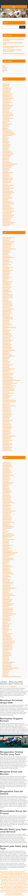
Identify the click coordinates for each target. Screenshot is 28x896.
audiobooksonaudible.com (9, 662)
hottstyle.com (6, 606)
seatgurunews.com (7, 528)
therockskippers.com (7, 198)
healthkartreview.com (7, 600)
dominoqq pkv (23, 889)
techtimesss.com (6, 108)
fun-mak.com (6, 394)
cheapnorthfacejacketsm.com (9, 511)
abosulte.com (6, 658)
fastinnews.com (6, 421)
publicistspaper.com (7, 655)
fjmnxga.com (5, 171)
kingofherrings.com (7, 155)
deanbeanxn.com (6, 256)
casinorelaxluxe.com (7, 414)
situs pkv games (13, 876)
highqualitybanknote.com (8, 603)
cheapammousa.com (7, 551)
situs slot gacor (23, 877)
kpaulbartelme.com (7, 384)
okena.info (5, 532)
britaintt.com (5, 672)
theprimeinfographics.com (8, 388)
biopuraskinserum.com (8, 178)
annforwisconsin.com (7, 483)
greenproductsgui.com (8, 296)
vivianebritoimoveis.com (8, 118)
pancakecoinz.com (7, 264)
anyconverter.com (7, 144)
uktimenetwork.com (7, 463)
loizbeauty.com (6, 142)
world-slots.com (6, 260)
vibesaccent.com (6, 473)
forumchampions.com (7, 94)
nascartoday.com (6, 620)
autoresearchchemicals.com (9, 222)
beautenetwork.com (7, 663)
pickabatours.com (7, 247)
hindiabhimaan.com (7, 218)
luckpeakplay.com (7, 431)
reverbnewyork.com (7, 492)
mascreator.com (6, 616)
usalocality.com (6, 468)
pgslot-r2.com (6, 628)
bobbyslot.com (6, 276)
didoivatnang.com (7, 579)
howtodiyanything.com (8, 608)
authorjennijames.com (8, 545)
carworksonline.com (7, 106)
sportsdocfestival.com (7, 447)
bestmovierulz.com (7, 496)
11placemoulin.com (7, 277)
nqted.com (5, 622)
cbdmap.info (5, 254)
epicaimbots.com (6, 585)
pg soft (14, 877)
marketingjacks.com (7, 213)
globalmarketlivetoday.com (9, 595)
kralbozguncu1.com (7, 612)
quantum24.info (6, 366)
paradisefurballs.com (7, 291)
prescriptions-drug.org (8, 114)
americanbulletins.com (8, 566)
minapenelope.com (7, 501)
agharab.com (6, 549)
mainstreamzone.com (7, 304)
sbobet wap (2, 887)
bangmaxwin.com (7, 173)
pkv (3, 71)
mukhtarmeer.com (7, 619)
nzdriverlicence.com (7, 623)
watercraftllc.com (6, 561)
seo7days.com (6, 161)
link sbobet (5, 877)
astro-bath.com (6, 541)
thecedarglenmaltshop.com (9, 237)
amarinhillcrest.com (7, 124)
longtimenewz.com (7, 428)
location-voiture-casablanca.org (10, 383)
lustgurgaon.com (6, 273)
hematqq (17, 889)
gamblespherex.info (7, 354)
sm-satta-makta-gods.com (9, 640)
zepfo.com (5, 632)
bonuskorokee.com (7, 411)
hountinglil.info (6, 268)
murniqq (12, 889)
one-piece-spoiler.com (8, 340)
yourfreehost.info (6, 509)
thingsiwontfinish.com (7, 450)
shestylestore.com (7, 448)
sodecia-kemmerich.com (8, 393)
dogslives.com (6, 331)
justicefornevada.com (7, 313)
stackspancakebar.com (8, 191)
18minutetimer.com (7, 301)
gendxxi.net (5, 360)
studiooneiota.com (7, 341)
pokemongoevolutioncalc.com (9, 436)
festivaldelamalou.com (8, 96)
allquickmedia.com (7, 151)
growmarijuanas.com (7, 306)
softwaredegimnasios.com (8, 642)
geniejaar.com (6, 274)
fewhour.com (5, 300)
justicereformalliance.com (8, 502)
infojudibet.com (6, 253)
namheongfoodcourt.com (8, 192)
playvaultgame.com (7, 443)
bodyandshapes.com (7, 666)
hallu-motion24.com (7, 196)
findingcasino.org (6, 343)
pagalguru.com (6, 625)
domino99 (6, 874)
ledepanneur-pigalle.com (8, 185)
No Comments (12, 686)
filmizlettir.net (5, 86)
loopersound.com (6, 499)
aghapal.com (5, 542)
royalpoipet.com (6, 403)
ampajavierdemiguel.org (8, 475)
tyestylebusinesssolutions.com (9, 401)
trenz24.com (5, 139)
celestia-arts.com (6, 92)
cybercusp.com (6, 670)
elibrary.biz (5, 538)
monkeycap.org (6, 121)
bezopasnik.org (6, 169)
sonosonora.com (6, 521)
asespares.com (6, 568)
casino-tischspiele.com (8, 135)
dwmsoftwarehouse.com (8, 582)
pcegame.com (6, 626)
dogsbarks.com (6, 581)
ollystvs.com (5, 328)
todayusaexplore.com (7, 466)
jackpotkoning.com (7, 426)
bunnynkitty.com (6, 168)
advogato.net (6, 126)
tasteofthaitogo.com (7, 166)
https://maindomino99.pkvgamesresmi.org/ (14, 894)
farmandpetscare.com (8, 317)
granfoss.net (5, 199)
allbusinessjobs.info (7, 244)
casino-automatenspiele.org (9, 134)
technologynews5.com (8, 633)
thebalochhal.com (7, 471)
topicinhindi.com (6, 240)
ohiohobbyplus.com (7, 505)
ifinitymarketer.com (7, 424)
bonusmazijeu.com (7, 408)
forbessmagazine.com (8, 593)
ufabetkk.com (6, 149)
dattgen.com (5, 578)
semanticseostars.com (8, 303)
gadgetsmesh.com (7, 311)
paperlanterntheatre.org (8, 558)
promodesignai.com (7, 653)
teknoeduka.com (6, 635)
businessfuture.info (7, 251)
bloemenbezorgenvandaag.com (10, 163)
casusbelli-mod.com (7, 516)
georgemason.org (7, 238)
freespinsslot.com (7, 290)
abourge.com (6, 562)
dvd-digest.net (6, 186)
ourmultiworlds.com (7, 88)
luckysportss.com (6, 430)
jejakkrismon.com (6, 146)
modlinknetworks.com (7, 427)
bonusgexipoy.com (7, 413)
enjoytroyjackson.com (7, 583)
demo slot (24, 886)
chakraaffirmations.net (8, 270)
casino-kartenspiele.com (8, 132)
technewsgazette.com (7, 152)
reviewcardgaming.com (8, 378)
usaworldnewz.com (7, 465)
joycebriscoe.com (6, 479)
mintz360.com (6, 278)
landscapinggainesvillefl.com (9, 613)
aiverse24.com (6, 659)
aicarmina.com (6, 481)
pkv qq (1, 874)
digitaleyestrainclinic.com (8, 208)
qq (13, 890)
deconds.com (6, 673)
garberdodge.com (7, 99)
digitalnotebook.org (7, 284)
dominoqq (5, 67)
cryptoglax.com (6, 503)
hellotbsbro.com (6, 316)
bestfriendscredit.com (7, 536)
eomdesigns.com (6, 357)
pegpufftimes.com (7, 91)
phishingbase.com (7, 437)
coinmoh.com (6, 575)
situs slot (10, 879)
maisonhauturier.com (7, 615)
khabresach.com (6, 219)
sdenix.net (5, 122)
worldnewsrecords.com (8, 374)
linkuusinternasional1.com (8, 522)
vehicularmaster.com (7, 472)
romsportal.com (6, 446)
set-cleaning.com (6, 652)
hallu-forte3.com (6, 195)
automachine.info (6, 346)
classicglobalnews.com (8, 669)
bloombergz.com (6, 129)
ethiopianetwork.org (7, 310)
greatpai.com (6, 556)
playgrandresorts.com (7, 444)
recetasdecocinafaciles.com (9, 553)
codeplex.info (6, 531)
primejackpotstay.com (7, 440)
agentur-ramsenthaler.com (9, 356)
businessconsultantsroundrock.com (11, 668)
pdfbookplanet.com (7, 333)
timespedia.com (6, 145)
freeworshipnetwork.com (8, 559)
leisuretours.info (6, 314)
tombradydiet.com (7, 513)
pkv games (11, 884)
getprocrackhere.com (7, 420)
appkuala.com (6, 159)
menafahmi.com (6, 618)
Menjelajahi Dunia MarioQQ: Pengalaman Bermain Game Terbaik (12, 50)
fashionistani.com (6, 589)
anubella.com (6, 660)
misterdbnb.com (6, 397)
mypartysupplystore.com (8, 482)
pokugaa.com (6, 441)
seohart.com (5, 650)
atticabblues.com (6, 571)
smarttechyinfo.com (7, 283)
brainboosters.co (6, 476)
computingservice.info (7, 318)
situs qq (8, 880)
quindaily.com (6, 656)
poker (4, 66)
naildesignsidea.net (7, 555)
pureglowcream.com (7, 162)
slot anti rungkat (3, 879)
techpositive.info (6, 321)
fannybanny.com (6, 423)
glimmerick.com (6, 488)
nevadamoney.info (7, 182)
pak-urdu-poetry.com (7, 324)
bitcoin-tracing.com (7, 665)
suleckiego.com (6, 225)
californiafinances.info (7, 179)
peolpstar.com (6, 104)
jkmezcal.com (6, 398)
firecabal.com (6, 592)
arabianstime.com (7, 569)
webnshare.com (6, 307)
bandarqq (2, 890)
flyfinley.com (5, 266)
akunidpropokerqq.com (8, 533)
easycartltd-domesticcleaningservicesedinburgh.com (12, 675)
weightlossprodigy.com (8, 281)
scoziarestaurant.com (7, 649)
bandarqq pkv (12, 874)
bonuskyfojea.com (7, 410)
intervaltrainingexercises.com (9, 400)
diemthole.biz (6, 148)
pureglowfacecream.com (8, 153)
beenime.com (6, 391)
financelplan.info (6, 250)
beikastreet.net (6, 85)
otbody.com (5, 136)
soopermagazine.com (7, 643)
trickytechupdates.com (8, 216)
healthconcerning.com (8, 297)
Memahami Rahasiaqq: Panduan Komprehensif (13, 53)
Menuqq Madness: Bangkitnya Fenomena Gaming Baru (12, 871)
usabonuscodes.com (7, 639)
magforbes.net (6, 119)
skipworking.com (6, 141)
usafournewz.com (7, 469)
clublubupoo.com (6, 407)
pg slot (17, 877)
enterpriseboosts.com (7, 131)
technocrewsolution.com (8, 115)
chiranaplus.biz (6, 189)
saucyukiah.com (6, 84)
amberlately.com (6, 478)
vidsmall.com (5, 371)
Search (6, 23)
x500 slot (20, 876)
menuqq (7, 889)
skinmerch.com (6, 493)
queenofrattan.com (7, 334)
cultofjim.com (6, 486)
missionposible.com (7, 209)
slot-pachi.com (6, 288)
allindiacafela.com (7, 201)
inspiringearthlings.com (8, 609)
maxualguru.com (6, 286)
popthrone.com (6, 258)
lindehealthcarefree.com (8, 243)
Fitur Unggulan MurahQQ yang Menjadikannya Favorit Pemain (13, 39)
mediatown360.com (7, 206)
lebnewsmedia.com (7, 519)
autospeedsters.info (7, 347)
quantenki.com (6, 367)
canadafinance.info (7, 181)
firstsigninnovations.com (8, 98)
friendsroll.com (6, 523)
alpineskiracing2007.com (8, 202)
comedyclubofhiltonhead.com (9, 386)
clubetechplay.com (7, 416)
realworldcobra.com (7, 344)
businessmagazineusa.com (9, 368)
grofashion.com (6, 434)
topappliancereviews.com (8, 215)
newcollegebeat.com (7, 491)
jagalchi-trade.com (7, 498)
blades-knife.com (6, 338)
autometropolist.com (7, 572)
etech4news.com (6, 586)
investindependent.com (8, 610)
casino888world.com (7, 396)
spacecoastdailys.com (8, 645)
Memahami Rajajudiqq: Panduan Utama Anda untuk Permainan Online (13, 46)
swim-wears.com (6, 101)
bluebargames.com (7, 95)
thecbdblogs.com (6, 221)
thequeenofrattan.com (8, 336)
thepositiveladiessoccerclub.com (10, 552)
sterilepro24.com (6, 376)
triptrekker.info (6, 358)
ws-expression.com (7, 629)
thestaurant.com (6, 404)
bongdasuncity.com (7, 287)
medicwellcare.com (7, 370)
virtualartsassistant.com (8, 387)
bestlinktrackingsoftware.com (9, 406)
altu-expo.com (6, 543)
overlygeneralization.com (8, 308)
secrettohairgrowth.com (8, 165)
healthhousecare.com (7, 599)
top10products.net (7, 246)
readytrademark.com (7, 646)
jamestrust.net (6, 138)
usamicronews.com (7, 433)
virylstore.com (6, 109)
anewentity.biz (6, 158)
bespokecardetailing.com (8, 535)
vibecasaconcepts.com (8, 364)
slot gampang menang (16, 893)
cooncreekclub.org (7, 89)
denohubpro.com (6, 337)
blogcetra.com (6, 326)
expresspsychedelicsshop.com (9, 588)
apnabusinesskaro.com (8, 223)
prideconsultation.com (8, 267)
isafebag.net (5, 128)
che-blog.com (6, 263)
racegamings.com (7, 438)
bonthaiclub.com (6, 515)
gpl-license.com (6, 596)
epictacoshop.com (7, 176)
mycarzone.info (6, 363)
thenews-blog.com (7, 636)
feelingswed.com (6, 591)
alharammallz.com (7, 565)
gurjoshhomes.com (7, 512)
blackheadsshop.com (7, 381)
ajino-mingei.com (6, 508)
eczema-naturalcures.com (8, 539)
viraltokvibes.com (6, 116)
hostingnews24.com (7, 605)
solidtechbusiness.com (8, 377)
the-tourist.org (6, 125)
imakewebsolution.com (8, 261)
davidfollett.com (6, 489)
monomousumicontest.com (9, 350)
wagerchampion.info (7, 348)
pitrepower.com (6, 205)
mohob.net (5, 280)
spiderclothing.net (7, 525)
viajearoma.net (6, 546)
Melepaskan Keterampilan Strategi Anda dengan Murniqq (15, 873)
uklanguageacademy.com (8, 241)
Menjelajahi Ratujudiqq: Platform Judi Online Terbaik (13, 43)
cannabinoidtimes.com (8, 294)
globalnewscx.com (7, 330)
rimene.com (5, 183)
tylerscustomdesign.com (8, 105)
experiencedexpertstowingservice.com (11, 380)
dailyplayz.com (6, 418)
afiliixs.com (5, 563)
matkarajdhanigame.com (8, 257)
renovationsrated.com (7, 648)
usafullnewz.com (6, 462)
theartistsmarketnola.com (8, 188)
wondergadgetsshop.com (8, 526)
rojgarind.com (6, 298)
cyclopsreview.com (7, 576)
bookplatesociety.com (7, 518)
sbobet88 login (20, 887)
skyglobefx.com (6, 353)
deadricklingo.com (7, 351)
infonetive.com (6, 175)
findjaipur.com (6, 485)
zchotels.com (6, 630)
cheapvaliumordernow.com (9, 390)
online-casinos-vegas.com (8, 211)
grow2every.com (6, 598)
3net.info (5, 529)
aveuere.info (5, 293)
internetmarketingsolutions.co (9, 327)
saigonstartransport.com (8, 172)
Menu (14, 6)
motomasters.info (6, 361)
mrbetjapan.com (6, 156)
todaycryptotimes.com (8, 638)
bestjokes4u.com (6, 271)
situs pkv (5, 68)
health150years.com (7, 112)
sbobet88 (14, 887)
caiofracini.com (6, 320)
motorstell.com (6, 111)
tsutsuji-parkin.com (7, 548)
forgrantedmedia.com (7, 102)
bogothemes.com (6, 506)
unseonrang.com (6, 323)
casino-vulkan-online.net (8, 203)
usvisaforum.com (6, 495)
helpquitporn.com (6, 602)
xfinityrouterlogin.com (7, 212)
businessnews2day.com (8, 373)
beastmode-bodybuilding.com (9, 248)
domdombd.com (6, 417)
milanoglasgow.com (7, 193)
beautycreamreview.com (8, 573)
